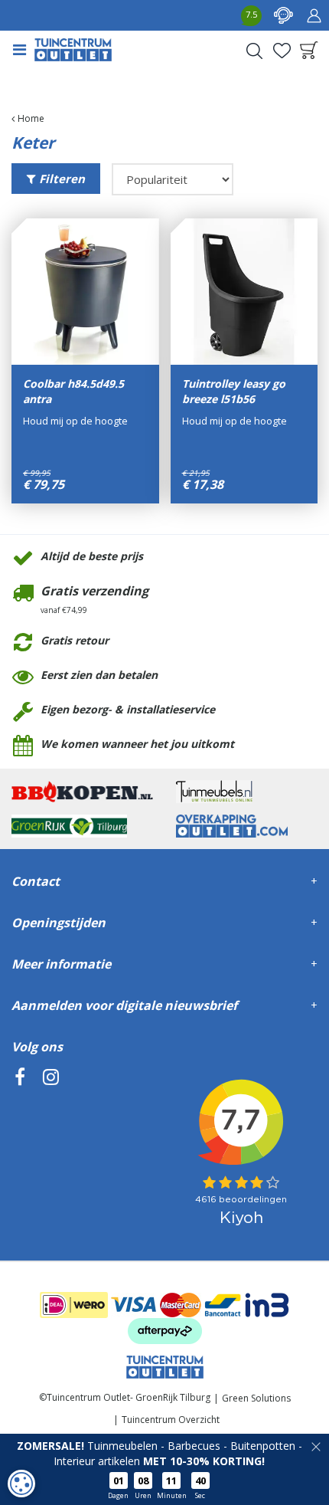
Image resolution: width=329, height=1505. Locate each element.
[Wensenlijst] (281, 50)
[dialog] (21, 1483)
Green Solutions (256, 1398)
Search (254, 50)
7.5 (251, 14)
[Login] (313, 15)
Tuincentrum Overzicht (171, 1419)
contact (283, 15)
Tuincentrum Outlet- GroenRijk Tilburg (128, 1397)
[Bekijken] (309, 50)
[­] (19, 1146)
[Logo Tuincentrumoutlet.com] (73, 49)
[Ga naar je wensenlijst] (281, 50)
